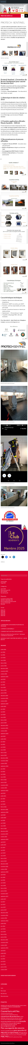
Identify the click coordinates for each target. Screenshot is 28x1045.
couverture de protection (10, 1016)
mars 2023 (3, 749)
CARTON (24, 1005)
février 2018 (3, 888)
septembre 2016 (4, 920)
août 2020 (3, 815)
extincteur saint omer (18, 1018)
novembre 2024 (4, 698)
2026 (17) (3, 610)
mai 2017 (3, 901)
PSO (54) (3, 604)
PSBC (3, 1037)
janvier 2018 (4, 891)
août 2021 (3, 793)
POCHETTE (3, 1030)
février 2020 (3, 828)
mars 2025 (3, 687)
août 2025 (3, 679)
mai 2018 (3, 880)
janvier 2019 (4, 861)
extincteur (3, 1018)
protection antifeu (4, 1034)
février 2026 (3, 663)
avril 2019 (3, 853)
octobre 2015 (4, 945)
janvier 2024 (4, 722)
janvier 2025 (4, 693)
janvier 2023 (4, 755)
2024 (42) (3, 612)
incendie (22, 1021)
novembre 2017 (4, 893)
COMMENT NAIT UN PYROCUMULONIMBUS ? (12, 631)
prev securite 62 (20, 1030)
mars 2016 (3, 931)
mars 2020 (3, 825)
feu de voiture (11, 1019)
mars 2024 (3, 717)
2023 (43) (3, 614)
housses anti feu (15, 1021)
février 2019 (3, 858)
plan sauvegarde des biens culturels (9, 1024)
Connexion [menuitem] (3, 1)
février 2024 (3, 720)
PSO (7, 1037)
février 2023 (3, 752)
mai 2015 (3, 958)
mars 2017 (3, 907)
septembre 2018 (4, 872)
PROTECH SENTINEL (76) (7, 600)
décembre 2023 (4, 725)
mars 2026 (3, 660)
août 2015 (3, 950)
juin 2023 (3, 741)
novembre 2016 (4, 915)
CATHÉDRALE (4, 1006)
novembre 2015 (4, 942)
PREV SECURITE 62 (6, 16)
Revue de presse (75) (5, 590)
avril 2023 (3, 747)
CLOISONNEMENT (16, 1006)
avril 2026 (3, 657)
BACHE (14, 1005)
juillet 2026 (3, 649)
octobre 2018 (4, 869)
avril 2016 (3, 929)
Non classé (3, 990)
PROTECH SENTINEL (10, 1033)
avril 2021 (3, 804)
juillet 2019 (3, 844)
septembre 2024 (4, 703)
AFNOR (2, 1005)
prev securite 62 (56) (5, 602)
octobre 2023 (4, 730)
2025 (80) (3, 611)
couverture (5, 1009)
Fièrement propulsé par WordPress (7, 1043)
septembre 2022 (4, 766)
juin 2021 (3, 798)
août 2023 (3, 736)
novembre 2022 (4, 760)
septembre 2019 (4, 839)
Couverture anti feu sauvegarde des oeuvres (9, 1014)
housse (20, 1019)
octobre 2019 (4, 836)
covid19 (21, 1016)
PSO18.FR (11, 1036)
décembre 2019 (4, 831)
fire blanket (16, 1019)
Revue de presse (4, 996)
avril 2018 (3, 882)
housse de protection (6, 1021)
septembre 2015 (4, 948)
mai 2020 (3, 820)
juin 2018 (3, 877)
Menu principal (26, 16)
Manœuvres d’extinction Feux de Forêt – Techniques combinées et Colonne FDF (13, 635)
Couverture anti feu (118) (6, 598)
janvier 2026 (4, 665)
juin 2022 (3, 768)
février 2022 (3, 779)
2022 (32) (3, 615)
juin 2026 (3, 652)
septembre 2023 (4, 733)
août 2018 (3, 874)
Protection (23, 1033)
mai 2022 (3, 771)
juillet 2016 (3, 923)
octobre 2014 (4, 969)
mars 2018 (3, 885)
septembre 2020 (4, 812)
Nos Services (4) (4, 592)
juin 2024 (3, 709)
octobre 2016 (4, 918)
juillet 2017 (3, 899)
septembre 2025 (4, 676)
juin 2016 (3, 926)
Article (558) (4, 581)
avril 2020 (3, 823)
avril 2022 (3, 774)
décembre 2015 (4, 939)
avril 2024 (3, 714)
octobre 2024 (4, 701)
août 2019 (3, 842)
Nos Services (4, 993)
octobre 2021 (4, 787)
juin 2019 (3, 847)
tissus (21, 1036)
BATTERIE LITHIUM (19, 1005)
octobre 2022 (4, 763)
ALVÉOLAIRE (7, 1005)
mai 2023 (3, 744)
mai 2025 (3, 684)
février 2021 (3, 806)
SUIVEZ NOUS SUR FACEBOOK (8, 975)
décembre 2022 (4, 758)
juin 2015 (3, 956)
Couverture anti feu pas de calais (7, 1013)
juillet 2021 (3, 796)
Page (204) (3, 583)
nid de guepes (11, 1023)
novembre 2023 (4, 728)
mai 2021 (3, 801)
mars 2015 (3, 964)
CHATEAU (9, 1006)
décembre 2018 (4, 863)
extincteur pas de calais (10, 1018)
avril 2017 (3, 904)
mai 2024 (3, 711)
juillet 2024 (3, 706)
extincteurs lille (3, 1019)
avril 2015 (3, 961)
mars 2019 (3, 855)
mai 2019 (3, 850)
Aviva (11, 1005)
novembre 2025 (4, 671)
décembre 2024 (4, 695)
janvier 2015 (4, 967)
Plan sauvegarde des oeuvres (12, 1028)
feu (7, 1019)
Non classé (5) (4, 591)
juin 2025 (3, 682)
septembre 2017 (4, 896)
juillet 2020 (3, 817)
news (2, 988)
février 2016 (3, 934)
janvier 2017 (4, 910)
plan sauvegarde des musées (8, 1026)
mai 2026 (3, 655)
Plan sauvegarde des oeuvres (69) (8, 601)
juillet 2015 (3, 953)
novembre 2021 (4, 785)
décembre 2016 (4, 912)
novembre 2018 (4, 866)
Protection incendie (21, 1034)
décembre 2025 (4, 668)
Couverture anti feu (10, 1011)
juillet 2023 (3, 739)
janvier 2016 (4, 937)
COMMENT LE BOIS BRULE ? (7, 628)
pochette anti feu (9, 1030)
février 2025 (3, 690)
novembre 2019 (4, 834)
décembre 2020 (4, 809)
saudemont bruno (16, 1036)
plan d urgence (17, 1023)
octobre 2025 (4, 674)
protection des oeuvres (13, 1034)
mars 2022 (3, 777)
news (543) (3, 588)
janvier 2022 (4, 782)
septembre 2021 (4, 790)
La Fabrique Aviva (4, 1023)
